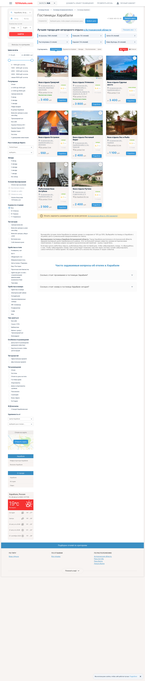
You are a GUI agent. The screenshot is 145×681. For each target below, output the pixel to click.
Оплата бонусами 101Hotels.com (17, 199)
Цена (99, 49)
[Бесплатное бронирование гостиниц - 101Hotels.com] (24, 3)
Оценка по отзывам (69, 49)
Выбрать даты (91, 21)
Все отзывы (55, 556)
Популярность (56, 49)
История (13, 481)
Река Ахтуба (99, 559)
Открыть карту (21, 442)
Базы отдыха (14, 556)
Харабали (13, 477)
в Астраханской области (97, 29)
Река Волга (98, 561)
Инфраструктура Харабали (19, 460)
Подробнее (62, 100)
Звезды (80, 49)
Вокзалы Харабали (16, 464)
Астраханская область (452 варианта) (103, 216)
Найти (21, 34)
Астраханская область (103, 556)
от (45, 100)
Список (133, 49)
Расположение (90, 49)
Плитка (124, 49)
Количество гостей (15, 24)
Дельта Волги (99, 563)
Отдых (12, 485)
